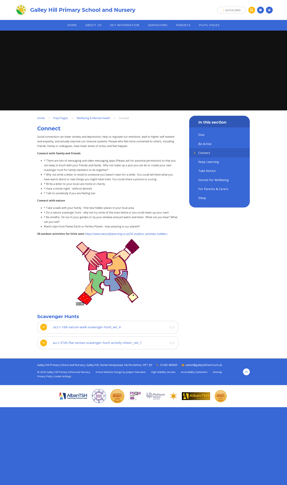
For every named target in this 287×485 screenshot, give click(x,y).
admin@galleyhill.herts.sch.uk (204, 365)
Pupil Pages (60, 118)
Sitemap (217, 372)
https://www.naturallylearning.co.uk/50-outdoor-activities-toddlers (126, 234)
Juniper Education (136, 372)
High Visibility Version (163, 372)
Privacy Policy (45, 376)
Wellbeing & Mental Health (93, 118)
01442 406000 (168, 365)
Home (41, 118)
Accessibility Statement (194, 372)
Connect (124, 118)
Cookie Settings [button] (62, 376)
